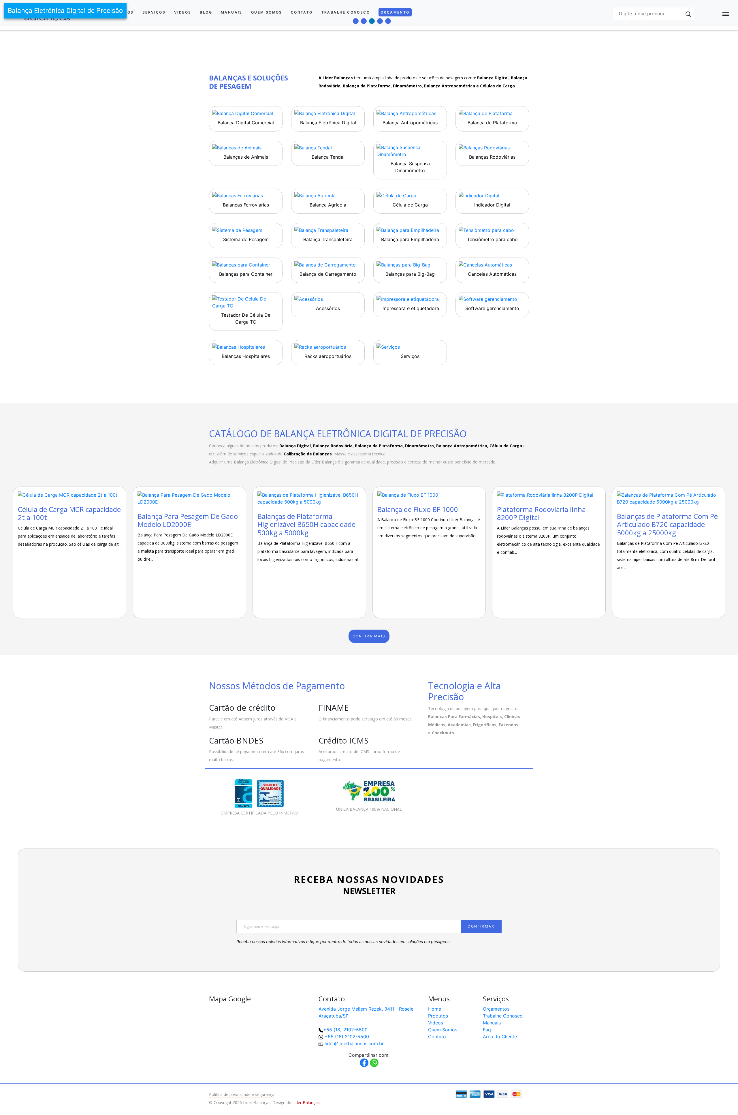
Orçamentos (496, 1009)
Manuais (231, 12)
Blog (206, 12)
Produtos (438, 1016)
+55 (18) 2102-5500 (345, 1030)
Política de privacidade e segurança (241, 1094)
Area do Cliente (500, 1036)
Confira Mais (369, 636)
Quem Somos (266, 12)
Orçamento (395, 12)
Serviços (153, 12)
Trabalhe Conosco (503, 1016)
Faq (487, 1030)
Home (434, 1009)
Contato (302, 12)
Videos (182, 12)
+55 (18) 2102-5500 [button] (347, 1036)
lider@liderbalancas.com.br (354, 1043)
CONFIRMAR (481, 926)
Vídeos (435, 1023)
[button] (715, 1092)
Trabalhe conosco (345, 12)
